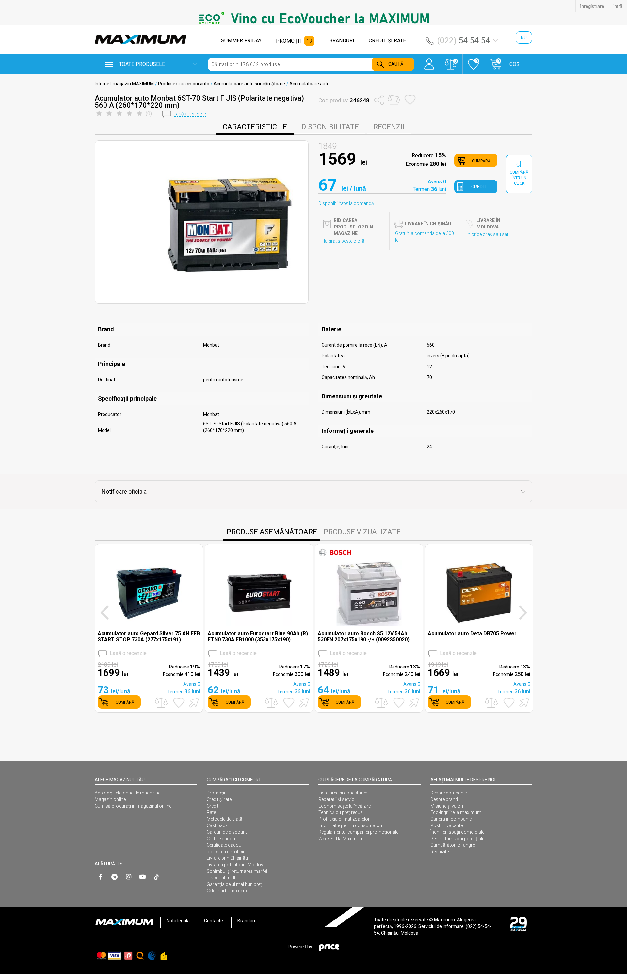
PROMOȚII (288, 41)
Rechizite (439, 851)
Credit (212, 806)
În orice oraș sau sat (487, 234)
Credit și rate (219, 799)
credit (479, 186)
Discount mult (221, 877)
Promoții (216, 792)
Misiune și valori (446, 806)
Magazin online (110, 799)
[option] (313, 18)
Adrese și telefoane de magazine (127, 792)
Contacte (213, 920)
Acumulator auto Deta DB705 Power (472, 633)
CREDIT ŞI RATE (387, 41)
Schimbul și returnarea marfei (237, 871)
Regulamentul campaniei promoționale (358, 832)
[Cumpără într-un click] (193, 702)
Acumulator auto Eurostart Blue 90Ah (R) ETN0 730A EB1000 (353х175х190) (258, 636)
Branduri (246, 920)
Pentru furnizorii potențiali (456, 838)
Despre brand (444, 799)
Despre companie (448, 792)
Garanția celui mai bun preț (234, 884)
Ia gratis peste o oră (344, 241)
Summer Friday (241, 41)
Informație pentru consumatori (350, 825)
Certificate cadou (224, 845)
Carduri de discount (227, 832)
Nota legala (178, 920)
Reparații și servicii (337, 799)
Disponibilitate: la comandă (346, 203)
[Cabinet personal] (429, 61)
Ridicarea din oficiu (226, 851)
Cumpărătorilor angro (452, 845)
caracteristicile (255, 127)
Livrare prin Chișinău (227, 858)
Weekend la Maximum (340, 838)
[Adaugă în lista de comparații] (161, 702)
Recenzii (389, 127)
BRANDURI (341, 41)
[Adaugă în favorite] (179, 702)
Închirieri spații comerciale (457, 832)
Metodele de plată (224, 819)
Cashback (217, 825)
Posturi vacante (446, 825)
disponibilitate (330, 127)
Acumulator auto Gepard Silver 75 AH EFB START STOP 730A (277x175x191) (149, 636)
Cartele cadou (221, 838)
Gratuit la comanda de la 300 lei (424, 237)
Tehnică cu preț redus (340, 812)
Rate (211, 812)
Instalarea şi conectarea (342, 792)
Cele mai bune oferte (227, 890)
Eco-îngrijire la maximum (455, 812)
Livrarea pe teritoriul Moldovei (236, 864)
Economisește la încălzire (344, 806)
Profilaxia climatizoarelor (344, 819)
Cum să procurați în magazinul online (133, 806)
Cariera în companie (451, 819)
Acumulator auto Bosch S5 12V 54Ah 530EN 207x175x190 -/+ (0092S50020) (364, 636)
